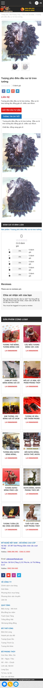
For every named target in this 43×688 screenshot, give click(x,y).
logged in (16, 305)
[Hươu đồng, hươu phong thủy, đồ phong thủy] (31, 477)
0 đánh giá (17, 86)
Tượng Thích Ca (7, 643)
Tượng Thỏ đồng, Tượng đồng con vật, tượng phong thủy (11, 346)
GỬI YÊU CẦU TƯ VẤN (11, 110)
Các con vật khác (7, 677)
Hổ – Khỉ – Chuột (7, 662)
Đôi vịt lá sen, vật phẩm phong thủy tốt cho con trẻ (32, 381)
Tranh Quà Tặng (7, 616)
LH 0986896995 (11, 351)
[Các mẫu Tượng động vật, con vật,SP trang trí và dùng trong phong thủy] (31, 333)
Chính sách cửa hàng (9, 586)
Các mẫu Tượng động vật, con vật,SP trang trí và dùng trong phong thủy (32, 346)
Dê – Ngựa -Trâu (7, 659)
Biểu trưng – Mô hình (9, 609)
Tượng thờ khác (7, 646)
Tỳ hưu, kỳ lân (6, 673)
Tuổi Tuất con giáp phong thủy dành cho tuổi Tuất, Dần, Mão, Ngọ (32, 525)
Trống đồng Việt (7, 619)
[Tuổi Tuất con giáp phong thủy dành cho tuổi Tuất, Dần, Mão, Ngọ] (31, 512)
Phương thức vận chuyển (10, 596)
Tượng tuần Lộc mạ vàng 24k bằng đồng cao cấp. (11, 525)
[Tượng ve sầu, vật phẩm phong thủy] (31, 405)
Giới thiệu (4, 589)
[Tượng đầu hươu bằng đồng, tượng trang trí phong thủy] (11, 441)
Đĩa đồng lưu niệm (8, 612)
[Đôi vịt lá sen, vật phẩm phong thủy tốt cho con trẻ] (31, 369)
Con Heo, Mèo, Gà (8, 655)
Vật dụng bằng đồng (9, 623)
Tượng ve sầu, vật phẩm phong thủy (32, 417)
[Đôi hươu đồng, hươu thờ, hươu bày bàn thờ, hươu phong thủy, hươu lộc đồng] (31, 441)
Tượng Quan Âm (7, 639)
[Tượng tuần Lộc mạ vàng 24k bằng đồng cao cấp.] (11, 512)
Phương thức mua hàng (10, 593)
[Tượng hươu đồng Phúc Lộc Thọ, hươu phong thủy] (11, 477)
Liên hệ (4, 600)
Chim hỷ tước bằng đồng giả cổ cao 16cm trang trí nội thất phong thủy (11, 381)
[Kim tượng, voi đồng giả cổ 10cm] (11, 405)
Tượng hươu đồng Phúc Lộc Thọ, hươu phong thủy (11, 489)
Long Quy (5, 669)
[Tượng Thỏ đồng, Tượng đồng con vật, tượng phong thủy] (11, 333)
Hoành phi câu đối (8, 635)
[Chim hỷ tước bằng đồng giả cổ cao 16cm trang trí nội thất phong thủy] (11, 369)
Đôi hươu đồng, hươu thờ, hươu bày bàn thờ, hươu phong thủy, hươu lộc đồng (31, 453)
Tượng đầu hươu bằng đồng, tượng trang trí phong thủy (11, 453)
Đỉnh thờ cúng (6, 632)
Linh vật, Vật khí (7, 666)
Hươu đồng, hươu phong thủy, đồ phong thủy (32, 489)
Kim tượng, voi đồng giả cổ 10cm (11, 417)
